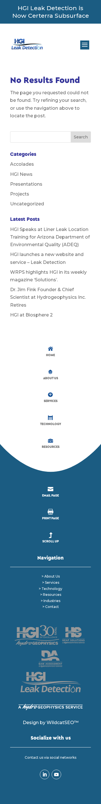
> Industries (50, 601)
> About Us (51, 576)
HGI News (21, 174)
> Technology (50, 589)
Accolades (22, 164)
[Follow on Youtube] (56, 774)
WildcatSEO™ (63, 722)
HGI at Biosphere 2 (31, 315)
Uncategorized (27, 203)
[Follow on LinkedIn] (44, 774)
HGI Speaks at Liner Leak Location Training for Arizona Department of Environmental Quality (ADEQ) (50, 237)
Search (81, 137)
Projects (19, 194)
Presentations (26, 184)
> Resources (50, 594)
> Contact (50, 607)
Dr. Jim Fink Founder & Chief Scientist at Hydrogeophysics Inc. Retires (48, 297)
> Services (50, 582)
